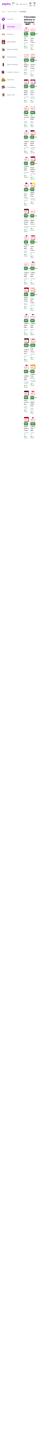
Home (3, 11)
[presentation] (6, 11)
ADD (25, 30)
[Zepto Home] (6, 4)
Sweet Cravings (12, 11)
